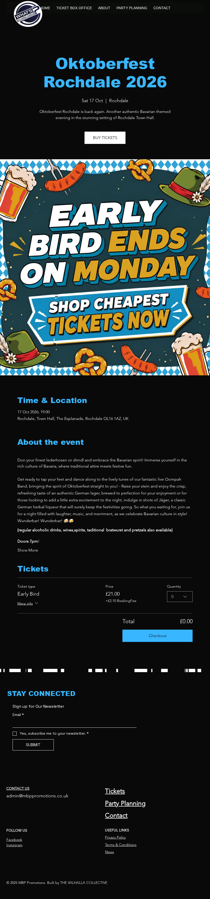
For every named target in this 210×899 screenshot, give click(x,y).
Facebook (14, 839)
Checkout (157, 635)
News (109, 852)
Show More (27, 550)
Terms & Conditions (120, 844)
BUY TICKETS (105, 137)
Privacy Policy (115, 837)
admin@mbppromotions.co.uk (37, 796)
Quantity (174, 586)
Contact (116, 815)
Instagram (14, 845)
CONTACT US (17, 788)
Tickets (115, 791)
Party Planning (125, 803)
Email (18, 715)
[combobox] (180, 596)
